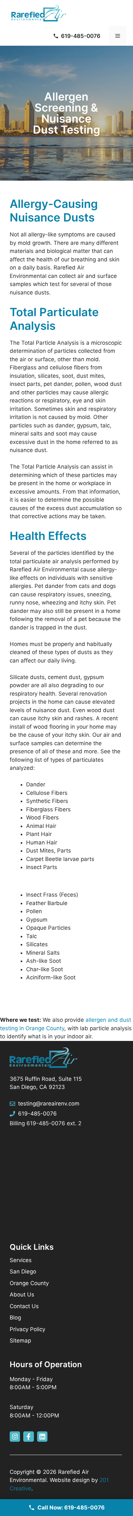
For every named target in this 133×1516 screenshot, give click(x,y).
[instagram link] (15, 1436)
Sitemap (20, 1340)
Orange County (29, 1283)
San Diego (23, 1271)
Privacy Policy (27, 1329)
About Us (22, 1294)
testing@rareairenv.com (48, 1103)
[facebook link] (28, 1436)
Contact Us (24, 1306)
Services (21, 1260)
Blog (15, 1317)
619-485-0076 (37, 1113)
